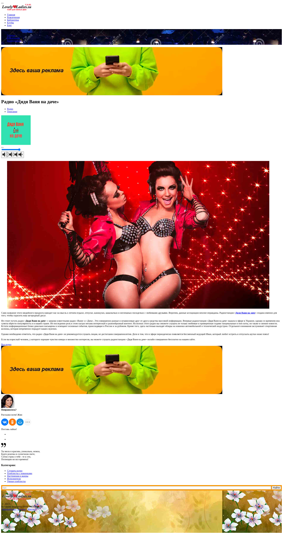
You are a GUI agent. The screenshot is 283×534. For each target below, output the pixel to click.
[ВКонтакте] (4, 422)
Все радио (6, 344)
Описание (12, 111)
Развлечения (13, 17)
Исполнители (14, 478)
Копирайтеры (9, 509)
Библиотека (13, 20)
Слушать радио (14, 470)
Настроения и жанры (17, 476)
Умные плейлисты (16, 481)
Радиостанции (14, 40)
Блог (9, 25)
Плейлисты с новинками (19, 473)
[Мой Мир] (20, 422)
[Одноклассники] (12, 422)
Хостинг (22, 509)
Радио (10, 109)
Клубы (10, 22)
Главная (11, 14)
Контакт (32, 509)
